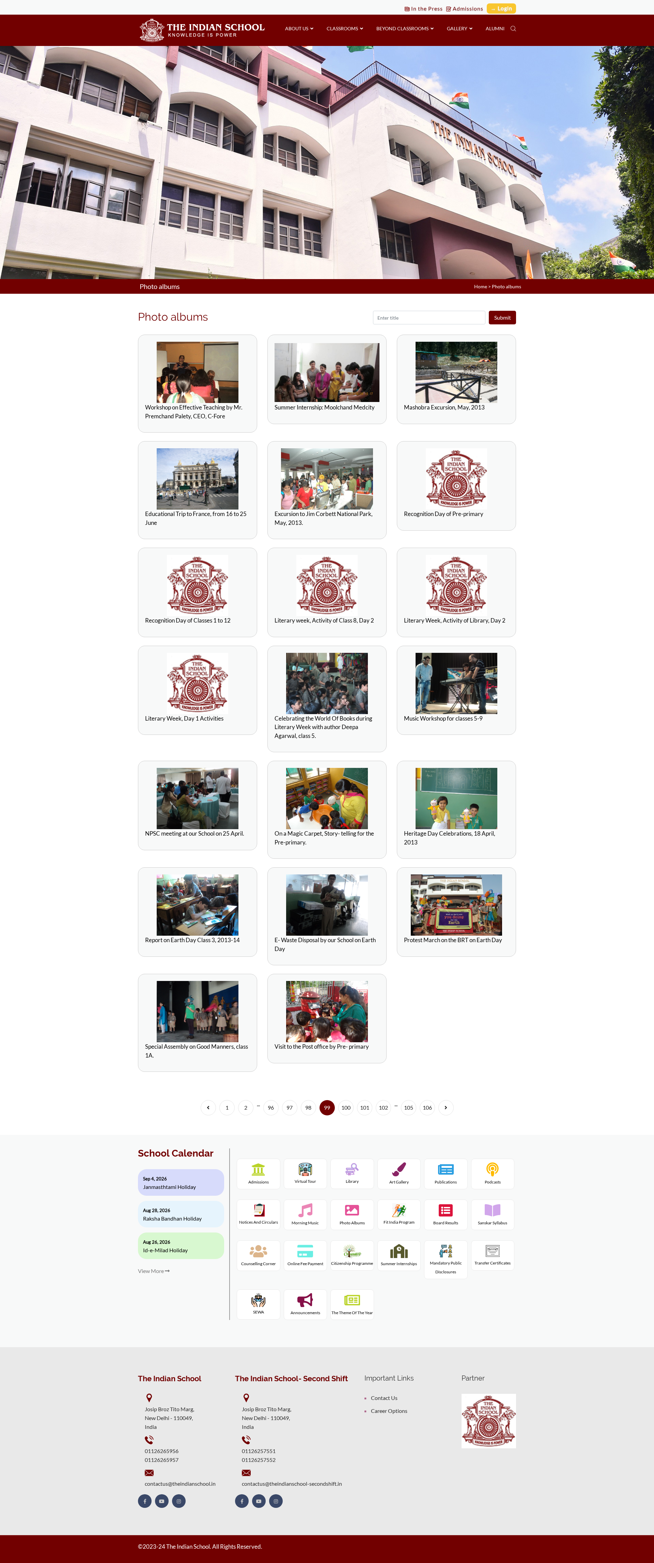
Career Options (389, 1410)
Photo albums (506, 286)
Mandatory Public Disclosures (446, 1267)
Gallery (458, 28)
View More (151, 1271)
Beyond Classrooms (403, 28)
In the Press (426, 8)
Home (480, 286)
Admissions (467, 8)
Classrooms (343, 28)
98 (308, 1107)
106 (427, 1107)
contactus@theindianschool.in (180, 1483)
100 (346, 1107)
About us (297, 28)
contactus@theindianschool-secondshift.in (292, 1483)
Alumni (495, 28)
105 (408, 1107)
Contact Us (384, 1398)
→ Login (501, 8)
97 (289, 1107)
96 (271, 1107)
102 (383, 1107)
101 (364, 1107)
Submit (502, 317)
